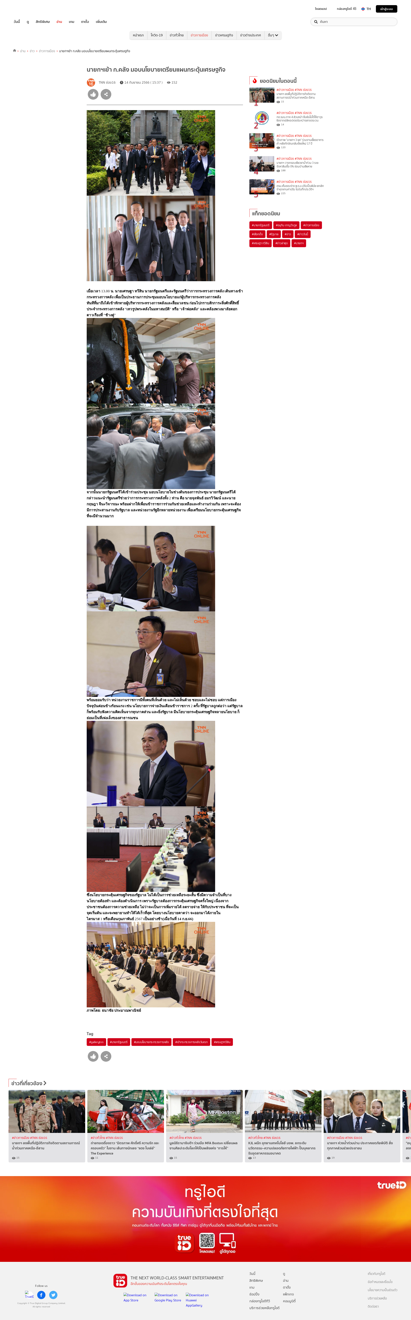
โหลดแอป (321, 9)
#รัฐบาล (273, 234)
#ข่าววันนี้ (302, 234)
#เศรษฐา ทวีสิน (260, 243)
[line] (29, 1295)
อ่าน (59, 21)
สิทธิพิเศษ (43, 21)
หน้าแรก (138, 35)
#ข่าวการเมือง (285, 90)
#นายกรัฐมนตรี (119, 1042)
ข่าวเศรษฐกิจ (224, 35)
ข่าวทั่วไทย (177, 35)
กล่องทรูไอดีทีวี (259, 1301)
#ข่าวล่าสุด (281, 243)
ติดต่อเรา (373, 1306)
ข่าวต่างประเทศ (250, 35)
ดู (28, 21)
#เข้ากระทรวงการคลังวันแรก (191, 1042)
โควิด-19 (157, 35)
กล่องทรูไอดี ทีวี (346, 9)
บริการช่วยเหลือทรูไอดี (264, 1307)
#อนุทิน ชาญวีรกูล (286, 225)
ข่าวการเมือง (199, 35)
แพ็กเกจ (288, 1294)
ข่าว (32, 51)
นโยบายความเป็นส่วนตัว (382, 1290)
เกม (71, 21)
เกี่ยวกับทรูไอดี (376, 1274)
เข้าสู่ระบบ (386, 8)
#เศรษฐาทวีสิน (222, 1042)
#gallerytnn (96, 1042)
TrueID (26, 9)
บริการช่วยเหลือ (377, 1298)
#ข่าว (288, 234)
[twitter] (53, 1295)
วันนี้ (17, 21)
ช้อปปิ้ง (254, 1294)
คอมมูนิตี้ (289, 1301)
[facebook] (41, 1295)
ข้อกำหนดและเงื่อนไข (380, 1282)
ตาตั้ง (85, 21)
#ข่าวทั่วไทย (98, 1138)
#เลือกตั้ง (257, 234)
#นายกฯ (299, 243)
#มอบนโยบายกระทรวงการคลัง (151, 1042)
